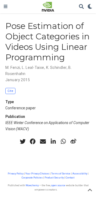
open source (58, 185)
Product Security (54, 177)
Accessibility (79, 173)
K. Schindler (56, 67)
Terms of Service (60, 173)
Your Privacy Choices (37, 173)
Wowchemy (32, 185)
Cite (10, 91)
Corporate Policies (32, 177)
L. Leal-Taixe (33, 67)
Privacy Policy (15, 173)
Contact (70, 177)
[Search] (81, 7)
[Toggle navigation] (5, 6)
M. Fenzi (12, 67)
